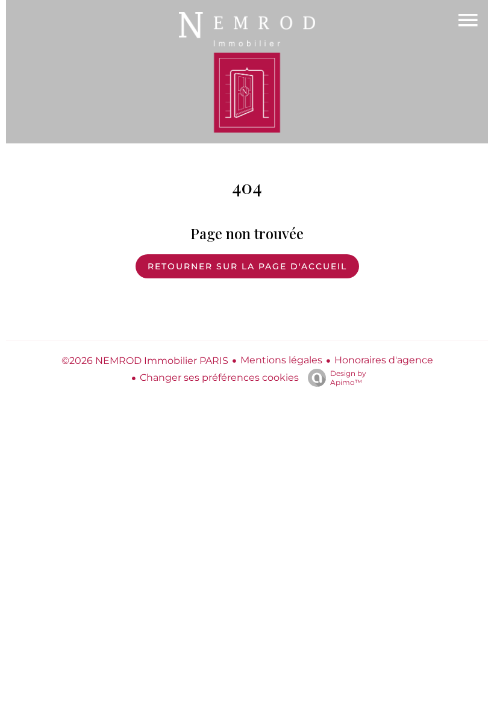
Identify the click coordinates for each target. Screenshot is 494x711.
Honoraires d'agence (383, 360)
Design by (348, 378)
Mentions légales (281, 360)
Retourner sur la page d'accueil (247, 266)
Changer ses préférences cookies (219, 377)
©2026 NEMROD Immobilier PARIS (144, 360)
